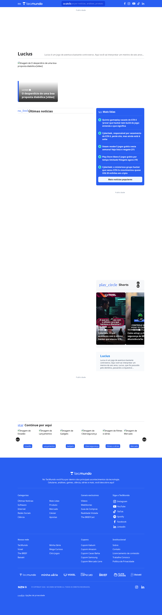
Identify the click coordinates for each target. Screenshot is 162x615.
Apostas (53, 517)
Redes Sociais (24, 513)
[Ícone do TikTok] (138, 3)
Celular (52, 513)
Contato (116, 549)
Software (22, 505)
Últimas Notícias (25, 500)
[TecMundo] (28, 574)
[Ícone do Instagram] (129, 3)
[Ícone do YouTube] (133, 4)
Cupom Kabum (88, 545)
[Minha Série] (49, 574)
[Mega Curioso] (87, 574)
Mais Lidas (54, 500)
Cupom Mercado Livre (91, 561)
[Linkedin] (142, 587)
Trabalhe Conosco (121, 557)
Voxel (20, 549)
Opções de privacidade (31, 595)
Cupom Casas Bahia (90, 553)
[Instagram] (136, 587)
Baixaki (21, 557)
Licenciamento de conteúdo (126, 553)
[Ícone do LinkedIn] (143, 3)
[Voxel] (69, 574)
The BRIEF (22, 553)
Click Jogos (54, 553)
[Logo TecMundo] (33, 3)
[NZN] (22, 587)
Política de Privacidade (123, 561)
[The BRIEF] (103, 574)
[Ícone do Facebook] (125, 3)
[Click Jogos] (120, 574)
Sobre (115, 545)
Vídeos (84, 500)
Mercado (53, 509)
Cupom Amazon (88, 549)
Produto (53, 505)
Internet (22, 509)
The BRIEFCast (88, 517)
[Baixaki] (136, 574)
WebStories (86, 505)
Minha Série (55, 545)
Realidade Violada (89, 513)
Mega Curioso (56, 549)
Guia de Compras (89, 509)
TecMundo (23, 545)
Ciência (21, 517)
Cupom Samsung (89, 557)
